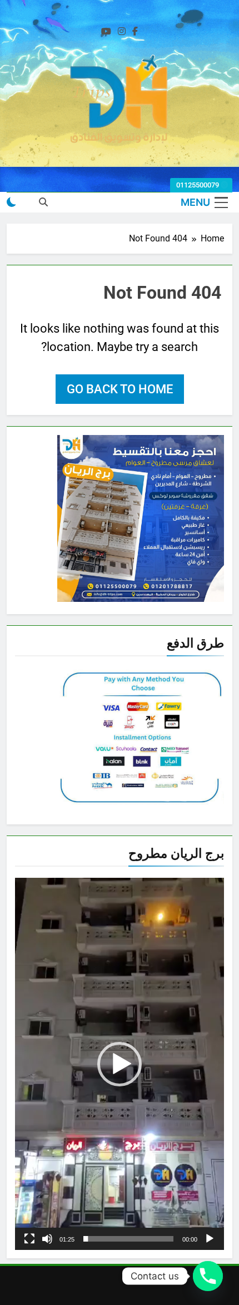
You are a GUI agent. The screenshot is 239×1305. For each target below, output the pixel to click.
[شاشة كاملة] (29, 1238)
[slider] (128, 1239)
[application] (119, 1063)
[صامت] (47, 1238)
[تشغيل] (209, 1238)
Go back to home (120, 389)
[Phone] (208, 1276)
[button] (119, 1064)
